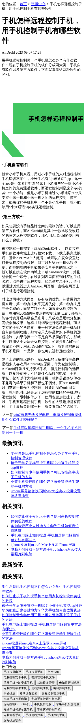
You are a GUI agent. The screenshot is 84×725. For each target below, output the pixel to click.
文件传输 (53, 672)
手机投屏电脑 (43, 704)
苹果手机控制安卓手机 (18, 682)
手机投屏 (9, 693)
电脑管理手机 (12, 715)
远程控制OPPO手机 (17, 704)
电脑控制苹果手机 (15, 688)
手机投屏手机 (34, 672)
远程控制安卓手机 (53, 693)
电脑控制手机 (62, 688)
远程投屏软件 (12, 720)
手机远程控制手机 (48, 709)
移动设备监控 (28, 693)
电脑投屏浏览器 (69, 682)
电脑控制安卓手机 (15, 677)
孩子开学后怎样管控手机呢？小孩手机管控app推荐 (42, 605)
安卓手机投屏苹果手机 (18, 709)
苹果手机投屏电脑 (67, 704)
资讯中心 (38, 4)
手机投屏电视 (12, 672)
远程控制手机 (40, 688)
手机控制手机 (56, 715)
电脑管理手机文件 (43, 677)
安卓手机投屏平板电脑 (45, 699)
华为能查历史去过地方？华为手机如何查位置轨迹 (41, 610)
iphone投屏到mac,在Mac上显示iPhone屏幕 (43, 545)
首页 (23, 4)
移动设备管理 (46, 682)
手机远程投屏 (34, 715)
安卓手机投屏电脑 (15, 699)
